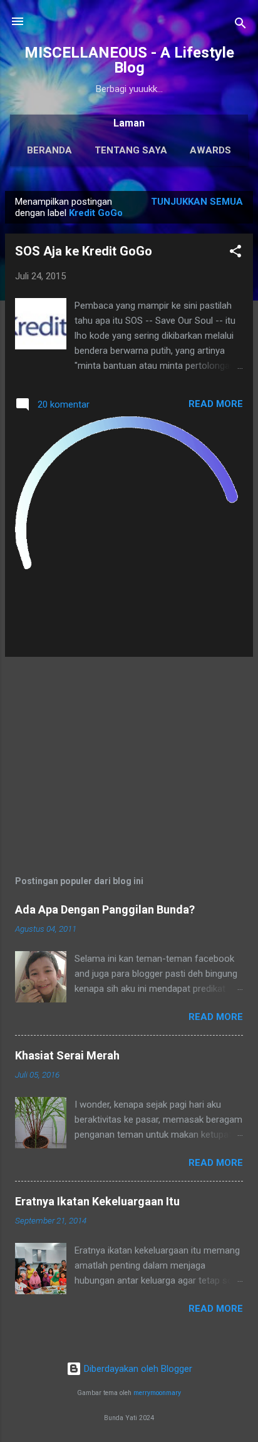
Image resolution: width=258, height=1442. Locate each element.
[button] (235, 253)
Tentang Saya (131, 150)
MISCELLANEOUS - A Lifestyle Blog (129, 60)
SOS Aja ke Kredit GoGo (83, 251)
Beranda (49, 150)
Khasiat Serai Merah (67, 1055)
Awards (210, 150)
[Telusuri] (240, 25)
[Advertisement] (129, 754)
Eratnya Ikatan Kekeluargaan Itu (97, 1201)
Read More (215, 403)
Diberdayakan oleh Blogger (136, 1368)
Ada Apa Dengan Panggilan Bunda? (105, 909)
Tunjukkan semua (197, 201)
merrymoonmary (157, 1393)
